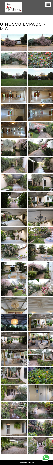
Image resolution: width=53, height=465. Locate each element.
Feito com (26, 463)
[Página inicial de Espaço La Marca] (13, 7)
